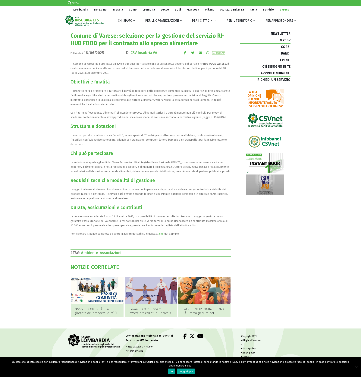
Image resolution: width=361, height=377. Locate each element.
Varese (284, 9)
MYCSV (285, 40)
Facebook (185, 52)
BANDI (285, 53)
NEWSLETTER (280, 34)
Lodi (178, 9)
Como (133, 9)
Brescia (117, 9)
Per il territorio (239, 20)
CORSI (285, 47)
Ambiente (90, 252)
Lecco (165, 9)
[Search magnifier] (293, 3)
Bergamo (100, 9)
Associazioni (111, 252)
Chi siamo (125, 20)
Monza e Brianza (232, 9)
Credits (245, 356)
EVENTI (285, 60)
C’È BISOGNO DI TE (276, 66)
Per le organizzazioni (162, 20)
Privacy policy (248, 348)
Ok (171, 371)
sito (161, 233)
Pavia (253, 9)
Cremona (149, 9)
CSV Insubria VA (143, 52)
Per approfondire (279, 20)
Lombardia (80, 9)
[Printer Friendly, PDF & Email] (218, 52)
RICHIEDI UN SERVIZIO (273, 80)
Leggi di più (186, 371)
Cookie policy (248, 352)
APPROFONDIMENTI (275, 73)
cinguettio (192, 52)
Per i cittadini (203, 20)
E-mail (200, 52)
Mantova (193, 9)
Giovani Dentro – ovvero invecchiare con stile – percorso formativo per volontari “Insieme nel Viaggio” (150, 314)
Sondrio (268, 9)
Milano (210, 9)
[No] (356, 367)
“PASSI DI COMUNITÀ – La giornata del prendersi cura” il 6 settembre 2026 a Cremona (96, 313)
